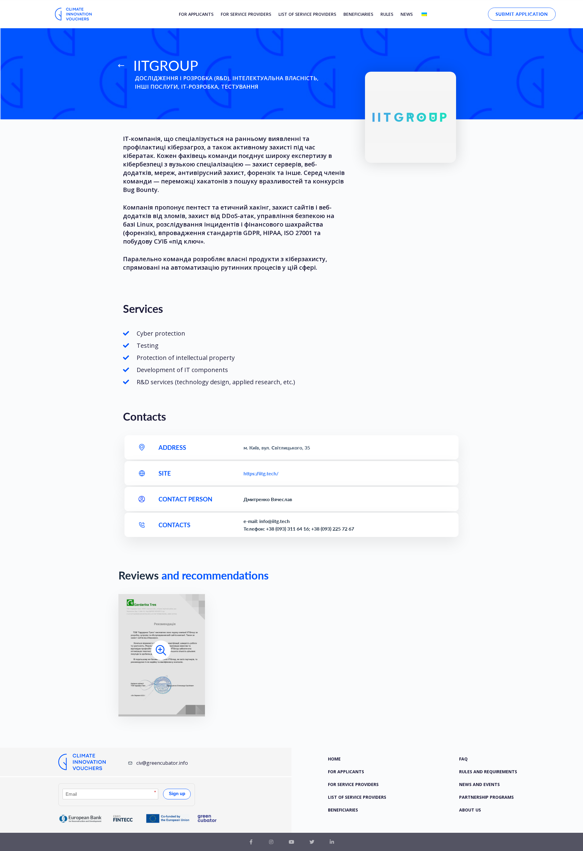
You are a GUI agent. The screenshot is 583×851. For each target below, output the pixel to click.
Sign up (177, 793)
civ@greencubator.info (162, 763)
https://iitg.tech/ (261, 473)
